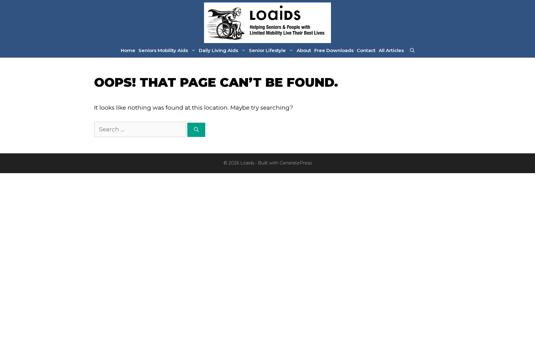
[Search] (196, 130)
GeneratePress (296, 163)
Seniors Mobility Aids (163, 50)
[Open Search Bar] (412, 50)
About (304, 50)
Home (128, 50)
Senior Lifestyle (267, 50)
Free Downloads (334, 50)
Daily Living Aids (218, 50)
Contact (366, 50)
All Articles (391, 50)
